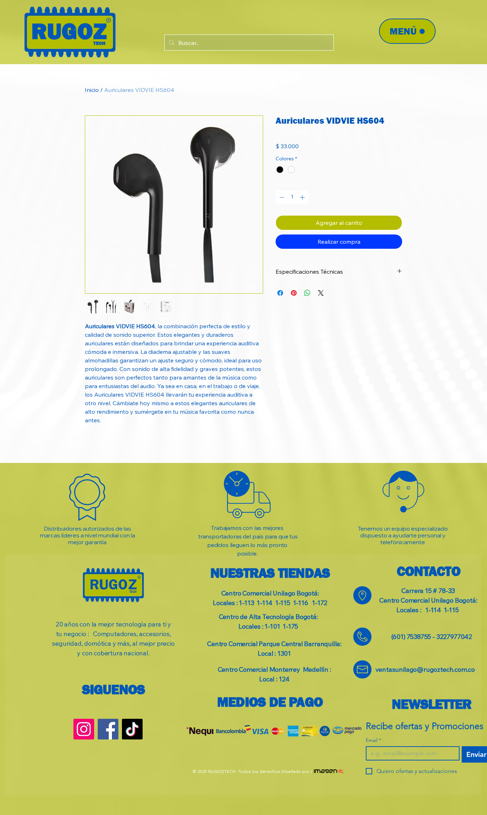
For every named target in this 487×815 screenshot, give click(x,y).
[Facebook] (108, 729)
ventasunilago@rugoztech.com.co (425, 669)
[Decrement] (281, 197)
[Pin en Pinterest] (293, 293)
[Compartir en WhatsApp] (307, 293)
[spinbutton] (292, 197)
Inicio (92, 89)
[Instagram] (83, 729)
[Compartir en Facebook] (280, 293)
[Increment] (302, 197)
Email (373, 740)
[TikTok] (132, 729)
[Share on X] (321, 293)
